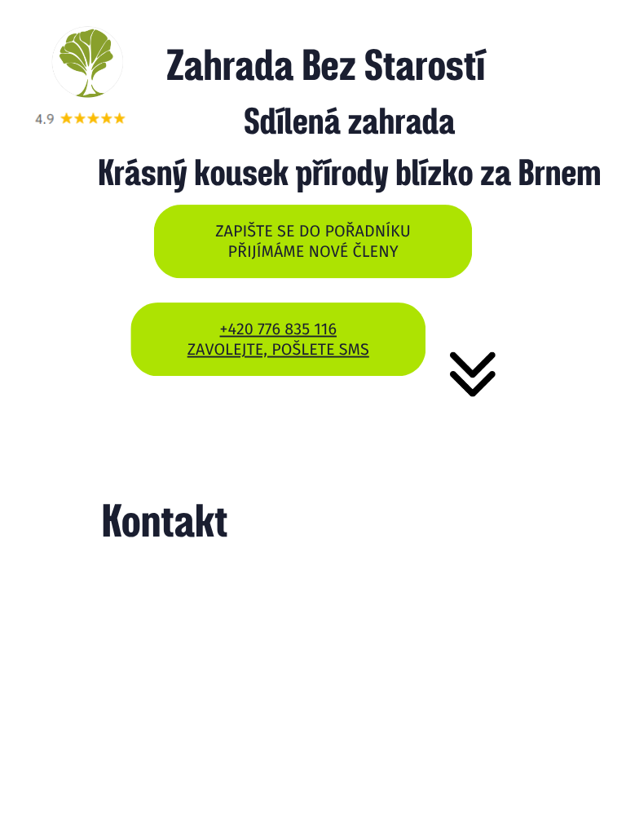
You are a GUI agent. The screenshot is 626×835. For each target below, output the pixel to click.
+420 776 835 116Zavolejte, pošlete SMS (278, 339)
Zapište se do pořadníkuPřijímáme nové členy (312, 241)
